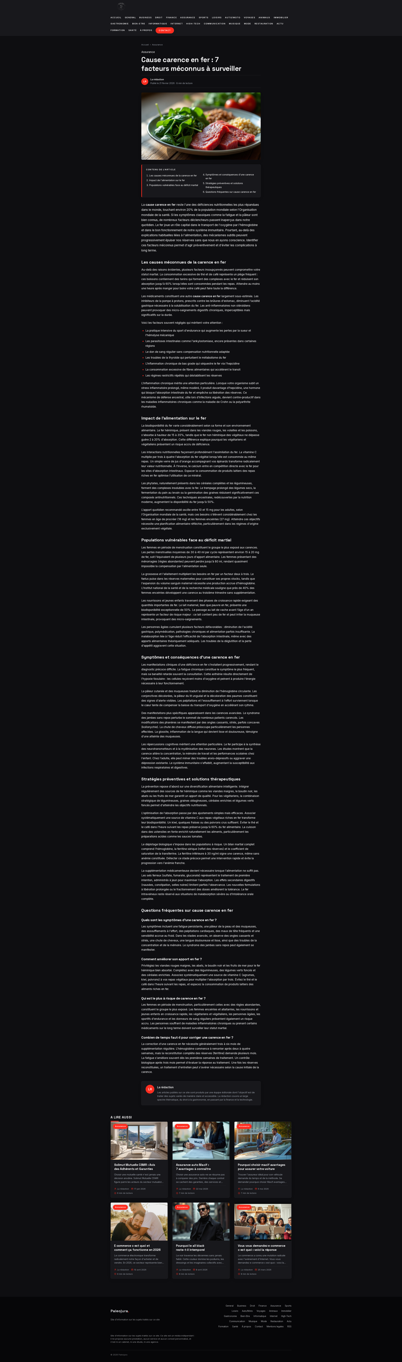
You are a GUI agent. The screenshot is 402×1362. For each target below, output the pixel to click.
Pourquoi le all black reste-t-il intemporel (190, 1248)
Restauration (264, 23)
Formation (118, 30)
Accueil (116, 17)
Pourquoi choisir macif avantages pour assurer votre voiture (261, 1167)
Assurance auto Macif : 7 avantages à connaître (193, 1167)
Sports (204, 17)
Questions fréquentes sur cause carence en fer (231, 192)
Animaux (264, 17)
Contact (165, 30)
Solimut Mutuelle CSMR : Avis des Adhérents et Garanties (134, 1167)
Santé (132, 30)
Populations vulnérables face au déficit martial (173, 185)
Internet (177, 23)
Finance (171, 17)
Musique (235, 23)
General (130, 17)
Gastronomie (120, 23)
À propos (146, 30)
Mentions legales (275, 1326)
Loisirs (217, 17)
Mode (247, 23)
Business (145, 17)
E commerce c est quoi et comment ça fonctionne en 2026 (137, 1248)
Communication (215, 23)
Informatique (158, 23)
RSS (289, 1326)
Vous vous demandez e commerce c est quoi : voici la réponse (261, 1248)
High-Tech (193, 23)
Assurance (187, 17)
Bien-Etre (138, 23)
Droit (159, 17)
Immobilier (281, 17)
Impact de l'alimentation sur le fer (167, 180)
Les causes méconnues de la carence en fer (173, 175)
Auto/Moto (232, 17)
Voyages (249, 17)
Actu (280, 23)
